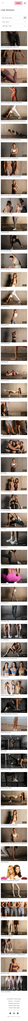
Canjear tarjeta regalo (14, 1007)
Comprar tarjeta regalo (14, 1005)
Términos (10, 1001)
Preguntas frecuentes (13, 1003)
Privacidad (17, 1001)
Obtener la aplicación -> (14, 1010)
